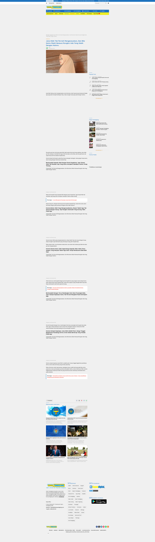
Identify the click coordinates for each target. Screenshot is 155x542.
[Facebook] (97, 527)
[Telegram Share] (84, 400)
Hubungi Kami (51, 3)
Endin (49, 47)
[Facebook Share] (77, 400)
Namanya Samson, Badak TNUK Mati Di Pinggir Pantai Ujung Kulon (100, 95)
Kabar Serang (71, 501)
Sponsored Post (78, 515)
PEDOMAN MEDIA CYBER (70, 530)
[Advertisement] (77, 24)
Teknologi (67, 13)
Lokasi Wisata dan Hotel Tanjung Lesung (100, 81)
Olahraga (61, 13)
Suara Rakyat (70, 517)
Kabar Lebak (70, 499)
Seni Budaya (89, 13)
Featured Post (71, 493)
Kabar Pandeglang (78, 499)
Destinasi (74, 488)
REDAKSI (50, 530)
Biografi (82, 485)
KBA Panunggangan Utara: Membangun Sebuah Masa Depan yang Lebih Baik (77, 458)
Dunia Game (80, 488)
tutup (48, 533)
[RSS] (108, 527)
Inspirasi (78, 496)
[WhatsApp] (106, 527)
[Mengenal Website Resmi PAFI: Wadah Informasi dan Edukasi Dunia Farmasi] (56, 411)
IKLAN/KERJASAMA (95, 530)
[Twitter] (99, 527)
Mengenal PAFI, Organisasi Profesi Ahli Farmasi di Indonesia (56, 438)
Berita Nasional (50, 13)
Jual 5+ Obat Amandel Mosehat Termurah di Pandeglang (100, 78)
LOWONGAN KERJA (86, 530)
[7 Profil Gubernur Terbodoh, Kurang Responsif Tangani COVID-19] (56, 450)
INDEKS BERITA (103, 530)
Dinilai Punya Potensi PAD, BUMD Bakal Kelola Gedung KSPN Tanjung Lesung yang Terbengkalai (101, 123)
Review (82, 512)
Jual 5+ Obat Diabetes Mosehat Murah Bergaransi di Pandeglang (99, 90)
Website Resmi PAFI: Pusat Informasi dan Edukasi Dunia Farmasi (87, 0)
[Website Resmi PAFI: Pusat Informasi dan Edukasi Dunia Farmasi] (77, 411)
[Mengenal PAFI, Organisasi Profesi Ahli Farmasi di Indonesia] (56, 431)
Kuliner (77, 13)
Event (69, 491)
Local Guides (70, 509)
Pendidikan (83, 13)
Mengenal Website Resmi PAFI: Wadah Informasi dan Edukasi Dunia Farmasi (55, 419)
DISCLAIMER (78, 530)
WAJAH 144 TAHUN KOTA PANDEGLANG (101, 140)
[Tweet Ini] (79, 400)
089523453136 (53, 509)
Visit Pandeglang (71, 520)
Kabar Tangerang (78, 501)
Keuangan (76, 504)
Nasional (77, 509)
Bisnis (56, 13)
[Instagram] (104, 527)
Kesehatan (72, 13)
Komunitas (79, 507)
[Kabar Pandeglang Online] (54, 7)
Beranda (47, 34)
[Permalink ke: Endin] (47, 47)
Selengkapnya (99, 98)
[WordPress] (101, 527)
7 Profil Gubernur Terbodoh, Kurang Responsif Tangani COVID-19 (55, 458)
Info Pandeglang (71, 496)
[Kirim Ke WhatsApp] (86, 400)
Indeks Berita (58, 3)
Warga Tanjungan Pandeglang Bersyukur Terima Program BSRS (102, 129)
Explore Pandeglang (76, 491)
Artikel (69, 485)
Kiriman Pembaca (71, 507)
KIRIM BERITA (61, 530)
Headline (83, 493)
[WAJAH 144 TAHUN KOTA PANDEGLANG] (91, 140)
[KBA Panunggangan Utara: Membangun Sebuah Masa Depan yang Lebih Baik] (77, 450)
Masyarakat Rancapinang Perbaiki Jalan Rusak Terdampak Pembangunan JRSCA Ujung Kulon (101, 134)
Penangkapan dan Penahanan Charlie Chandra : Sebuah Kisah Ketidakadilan (77, 438)
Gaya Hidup (95, 13)
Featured (51, 34)
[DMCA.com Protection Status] (93, 490)
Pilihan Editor (76, 512)
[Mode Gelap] (108, 3)
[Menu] (47, 3)
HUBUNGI (55, 530)
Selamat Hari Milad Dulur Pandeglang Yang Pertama (101, 145)
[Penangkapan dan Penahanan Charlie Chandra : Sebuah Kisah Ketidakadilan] (77, 431)
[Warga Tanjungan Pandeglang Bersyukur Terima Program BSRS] (92, 129)
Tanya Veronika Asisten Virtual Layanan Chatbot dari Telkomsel (100, 86)
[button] (106, 3)
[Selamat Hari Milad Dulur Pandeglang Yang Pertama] (91, 146)
